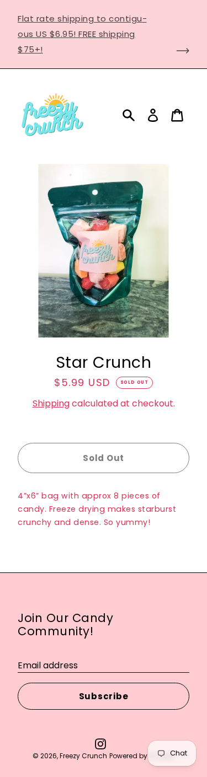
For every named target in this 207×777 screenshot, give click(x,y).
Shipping (51, 403)
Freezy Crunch (83, 755)
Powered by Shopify (141, 755)
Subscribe (104, 696)
